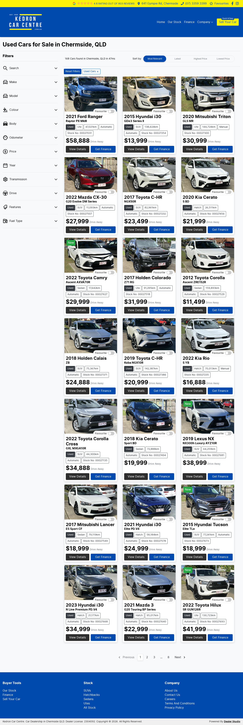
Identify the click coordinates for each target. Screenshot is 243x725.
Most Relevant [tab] (155, 59)
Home (161, 22)
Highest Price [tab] (200, 59)
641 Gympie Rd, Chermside (160, 3)
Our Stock (174, 22)
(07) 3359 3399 (196, 3)
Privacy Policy (174, 707)
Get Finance (103, 149)
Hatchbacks (92, 694)
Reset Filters (72, 71)
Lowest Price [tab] (223, 59)
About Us (171, 690)
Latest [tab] (178, 59)
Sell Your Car (228, 22)
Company (203, 22)
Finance (189, 22)
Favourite (101, 111)
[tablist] (189, 58)
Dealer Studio (232, 721)
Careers (170, 699)
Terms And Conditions (180, 703)
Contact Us (172, 694)
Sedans (88, 699)
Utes (87, 703)
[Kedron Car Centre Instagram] (238, 3)
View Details (77, 149)
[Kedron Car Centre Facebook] (233, 3)
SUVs (87, 690)
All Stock (90, 707)
